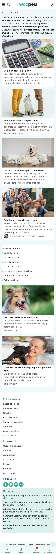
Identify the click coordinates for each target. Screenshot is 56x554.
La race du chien (12, 266)
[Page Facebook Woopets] (5, 484)
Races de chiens (11, 403)
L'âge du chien (11, 252)
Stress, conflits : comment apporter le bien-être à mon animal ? (27, 503)
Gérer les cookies (42, 544)
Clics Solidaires (10, 417)
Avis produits (9, 473)
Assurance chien (11, 431)
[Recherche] (8, 4)
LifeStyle (7, 412)
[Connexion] (52, 4)
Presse (6, 464)
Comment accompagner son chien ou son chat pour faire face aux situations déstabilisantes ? (26, 519)
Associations (9, 459)
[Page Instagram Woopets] (16, 484)
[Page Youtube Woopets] (21, 484)
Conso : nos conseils (13, 422)
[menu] (4, 4)
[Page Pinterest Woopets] (10, 484)
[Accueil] (28, 4)
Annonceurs (9, 454)
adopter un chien (11, 20)
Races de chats (10, 408)
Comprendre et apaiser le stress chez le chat (25, 526)
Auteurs (7, 450)
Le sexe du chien (12, 257)
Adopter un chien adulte (16, 275)
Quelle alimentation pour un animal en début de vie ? (27, 497)
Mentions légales (25, 544)
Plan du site (11, 544)
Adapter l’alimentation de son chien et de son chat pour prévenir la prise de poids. (27, 510)
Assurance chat (10, 435)
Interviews (8, 426)
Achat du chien (11, 280)
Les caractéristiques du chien (18, 271)
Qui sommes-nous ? (13, 445)
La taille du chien (12, 262)
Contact (7, 468)
